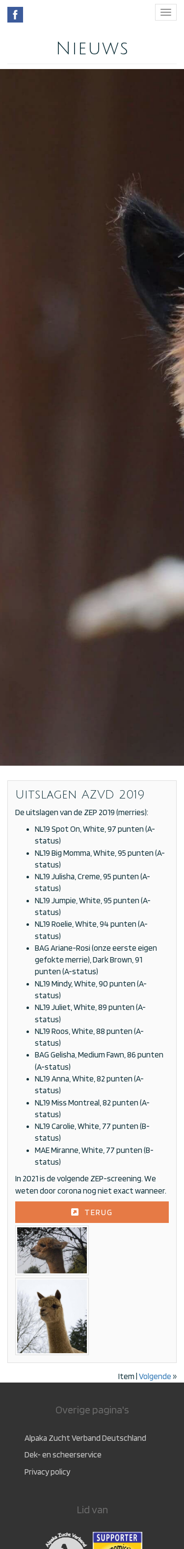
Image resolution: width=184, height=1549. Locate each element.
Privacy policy (47, 1472)
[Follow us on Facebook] (15, 14)
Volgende (155, 1376)
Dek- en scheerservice (63, 1454)
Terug (98, 1212)
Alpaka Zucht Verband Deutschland (85, 1438)
